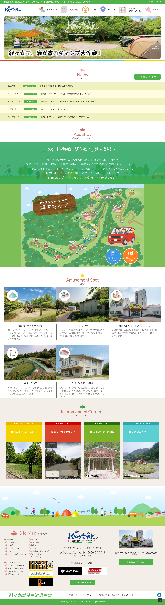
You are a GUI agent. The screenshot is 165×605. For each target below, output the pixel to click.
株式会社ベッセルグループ (79, 595)
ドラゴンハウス (13, 548)
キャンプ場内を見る (15, 568)
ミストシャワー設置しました (55, 109)
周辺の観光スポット (15, 574)
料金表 (93, 10)
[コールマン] (94, 571)
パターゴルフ (13, 551)
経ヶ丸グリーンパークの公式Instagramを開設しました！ (66, 94)
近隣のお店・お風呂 (15, 571)
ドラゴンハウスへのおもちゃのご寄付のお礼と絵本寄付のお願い (69, 101)
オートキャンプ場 (14, 542)
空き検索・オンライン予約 (41, 551)
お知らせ (157, 10)
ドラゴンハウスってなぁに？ (137, 562)
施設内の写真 (36, 554)
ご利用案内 (73, 10)
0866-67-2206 (149, 553)
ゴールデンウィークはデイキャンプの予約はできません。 (66, 117)
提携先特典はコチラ (84, 582)
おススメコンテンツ (14, 562)
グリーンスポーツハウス (17, 554)
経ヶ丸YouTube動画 (16, 565)
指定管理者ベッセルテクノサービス (112, 595)
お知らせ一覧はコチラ (149, 77)
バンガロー (12, 545)
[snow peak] (70, 571)
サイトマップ (154, 1)
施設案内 (50, 10)
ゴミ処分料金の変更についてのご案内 (57, 86)
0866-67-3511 (96, 552)
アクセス (111, 10)
